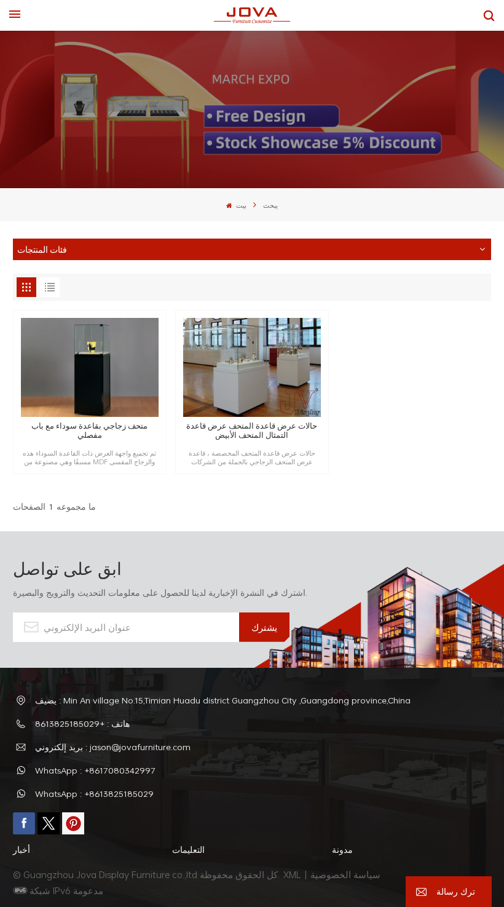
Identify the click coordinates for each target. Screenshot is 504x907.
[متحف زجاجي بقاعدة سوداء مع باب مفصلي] (90, 367)
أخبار (21, 849)
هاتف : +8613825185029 (82, 723)
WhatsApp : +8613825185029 (94, 793)
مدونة (342, 849)
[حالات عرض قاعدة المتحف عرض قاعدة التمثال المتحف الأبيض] (252, 367)
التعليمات (188, 849)
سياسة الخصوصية (346, 874)
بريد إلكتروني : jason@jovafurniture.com (113, 746)
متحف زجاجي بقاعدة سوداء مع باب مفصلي (89, 430)
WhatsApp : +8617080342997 (95, 770)
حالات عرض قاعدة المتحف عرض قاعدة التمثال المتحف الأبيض (251, 430)
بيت (240, 205)
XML (292, 874)
